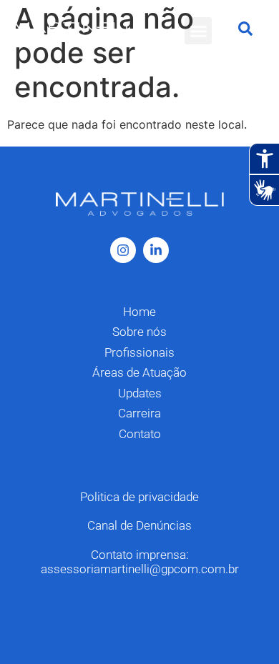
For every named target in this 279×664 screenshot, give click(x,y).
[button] (198, 30)
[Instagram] (123, 250)
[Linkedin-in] (156, 250)
